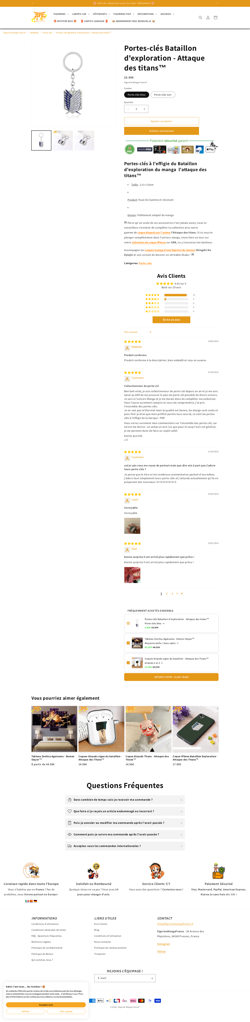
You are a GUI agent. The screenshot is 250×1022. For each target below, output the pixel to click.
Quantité (128, 102)
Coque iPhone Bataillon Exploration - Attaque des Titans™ (195, 758)
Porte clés (47, 32)
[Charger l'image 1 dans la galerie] (41, 140)
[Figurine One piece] (195, 250)
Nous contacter (102, 941)
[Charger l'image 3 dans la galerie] (84, 140)
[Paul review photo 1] (132, 575)
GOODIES (34, 32)
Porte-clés (145, 263)
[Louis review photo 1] (132, 526)
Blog (96, 929)
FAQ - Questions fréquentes (46, 935)
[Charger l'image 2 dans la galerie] (63, 140)
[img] (132, 341)
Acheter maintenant (161, 130)
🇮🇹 (27, 901)
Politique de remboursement (110, 947)
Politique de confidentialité (47, 947)
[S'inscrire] (151, 978)
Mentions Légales (41, 941)
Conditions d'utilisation (45, 923)
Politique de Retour (42, 953)
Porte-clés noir (163, 94)
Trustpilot (99, 953)
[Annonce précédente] (32, 3)
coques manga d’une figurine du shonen (170, 250)
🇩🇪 (35, 901)
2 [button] (167, 593)
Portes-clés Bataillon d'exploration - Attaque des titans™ (83, 32)
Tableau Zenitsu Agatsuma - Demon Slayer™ (170, 638)
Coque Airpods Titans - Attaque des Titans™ (147, 758)
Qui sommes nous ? (42, 959)
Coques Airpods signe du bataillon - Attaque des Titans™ (177, 658)
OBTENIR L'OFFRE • (171, 677)
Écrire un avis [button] (171, 319)
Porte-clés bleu (137, 94)
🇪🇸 (31, 901)
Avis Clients (100, 923)
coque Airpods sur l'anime (153, 232)
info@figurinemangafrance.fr (175, 923)
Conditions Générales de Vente (48, 929)
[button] (61, 14)
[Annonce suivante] (217, 3)
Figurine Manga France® (14, 32)
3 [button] (172, 593)
